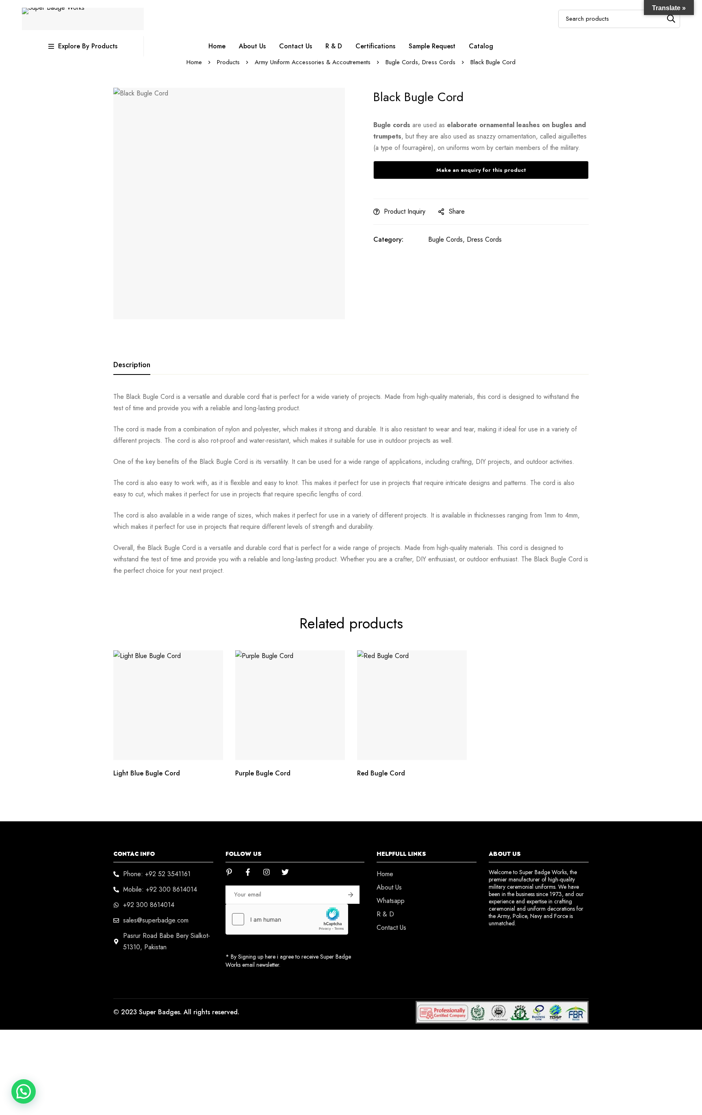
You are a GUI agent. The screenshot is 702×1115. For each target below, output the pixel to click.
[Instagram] (266, 872)
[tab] (131, 365)
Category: (388, 239)
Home (194, 62)
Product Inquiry (404, 211)
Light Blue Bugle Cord (146, 773)
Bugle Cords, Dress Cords (420, 62)
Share (457, 211)
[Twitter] (285, 872)
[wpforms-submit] (350, 895)
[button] (481, 136)
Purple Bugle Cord (262, 773)
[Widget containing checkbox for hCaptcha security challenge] (286, 919)
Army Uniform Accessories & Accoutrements (312, 62)
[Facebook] (247, 872)
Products (228, 62)
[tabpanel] (351, 483)
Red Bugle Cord (381, 773)
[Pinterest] (229, 872)
